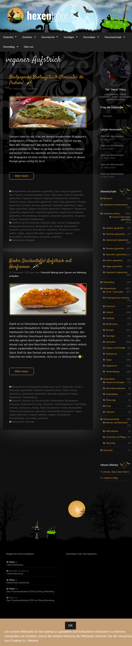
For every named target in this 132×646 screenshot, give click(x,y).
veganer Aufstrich (54, 233)
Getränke (27, 37)
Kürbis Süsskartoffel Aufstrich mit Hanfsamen (40, 263)
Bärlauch (107, 198)
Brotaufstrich (42, 226)
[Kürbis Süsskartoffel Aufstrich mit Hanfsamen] (48, 314)
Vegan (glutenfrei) (18, 208)
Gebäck (109, 312)
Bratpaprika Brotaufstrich (21, 226)
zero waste (30, 418)
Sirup (108, 406)
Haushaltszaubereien (115, 388)
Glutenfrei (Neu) (17, 201)
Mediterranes (112, 324)
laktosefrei (52, 229)
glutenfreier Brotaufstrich (33, 229)
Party (55, 201)
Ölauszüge (111, 400)
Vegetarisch (67, 208)
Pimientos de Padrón (69, 229)
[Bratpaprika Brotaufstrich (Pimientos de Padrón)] (48, 127)
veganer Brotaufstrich (59, 414)
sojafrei (13, 233)
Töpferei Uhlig (110, 478)
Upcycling (110, 443)
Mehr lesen (21, 175)
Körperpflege (112, 394)
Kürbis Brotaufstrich (50, 407)
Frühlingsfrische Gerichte (117, 298)
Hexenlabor (89, 37)
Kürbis (35, 407)
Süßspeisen (111, 354)
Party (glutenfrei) (67, 201)
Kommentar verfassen (23, 240)
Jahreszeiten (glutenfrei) (39, 201)
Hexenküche (48, 37)
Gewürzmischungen (115, 382)
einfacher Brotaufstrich (65, 226)
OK (70, 625)
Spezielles (111, 342)
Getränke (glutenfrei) (115, 234)
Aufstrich (16, 400)
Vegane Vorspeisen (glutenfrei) (44, 208)
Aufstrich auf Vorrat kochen (26, 222)
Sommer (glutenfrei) (41, 205)
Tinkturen (110, 412)
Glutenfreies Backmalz (17, 582)
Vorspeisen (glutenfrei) (61, 215)
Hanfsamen (25, 407)
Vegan (79, 205)
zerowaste (44, 236)
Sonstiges (69, 37)
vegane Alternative (35, 233)
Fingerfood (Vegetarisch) (55, 198)
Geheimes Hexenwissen (115, 205)
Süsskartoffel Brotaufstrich (60, 411)
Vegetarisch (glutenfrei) (116, 272)
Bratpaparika (73, 222)
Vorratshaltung (29, 215)
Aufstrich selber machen (53, 222)
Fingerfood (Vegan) (31, 198)
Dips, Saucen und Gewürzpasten (26, 195)
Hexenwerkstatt (113, 37)
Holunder (108, 450)
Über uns (28, 46)
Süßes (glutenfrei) (114, 260)
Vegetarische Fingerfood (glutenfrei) (40, 212)
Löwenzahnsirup (14, 565)
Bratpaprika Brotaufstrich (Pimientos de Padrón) (46, 80)
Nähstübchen (112, 431)
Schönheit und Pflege (116, 437)
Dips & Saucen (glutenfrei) (68, 191)
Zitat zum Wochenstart (111, 136)
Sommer (26, 205)
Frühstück (110, 306)
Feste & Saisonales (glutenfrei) (121, 218)
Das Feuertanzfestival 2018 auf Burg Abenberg (30, 591)
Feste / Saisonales (53, 195)
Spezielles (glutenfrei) (64, 205)
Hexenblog (8, 46)
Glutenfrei (8, 37)
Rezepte (110, 330)
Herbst (65, 390)
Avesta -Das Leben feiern (116, 472)
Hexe (12, 562)
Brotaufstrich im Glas (31, 404)
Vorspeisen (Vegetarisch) (31, 219)
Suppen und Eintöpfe (115, 348)
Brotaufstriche (19, 191)
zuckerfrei (56, 236)
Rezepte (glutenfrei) (115, 248)
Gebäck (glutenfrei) (115, 228)
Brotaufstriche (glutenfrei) (40, 191)
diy (51, 226)
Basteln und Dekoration (117, 422)
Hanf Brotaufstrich (64, 404)
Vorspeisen (43, 215)
